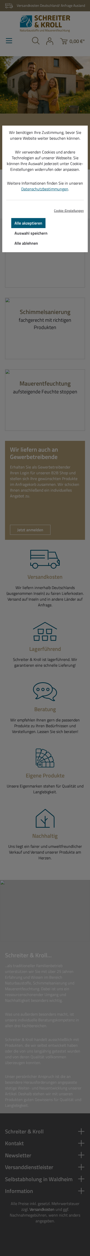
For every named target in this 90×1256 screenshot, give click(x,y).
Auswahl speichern (31, 233)
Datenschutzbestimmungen (44, 189)
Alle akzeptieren (28, 223)
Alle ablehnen (26, 243)
